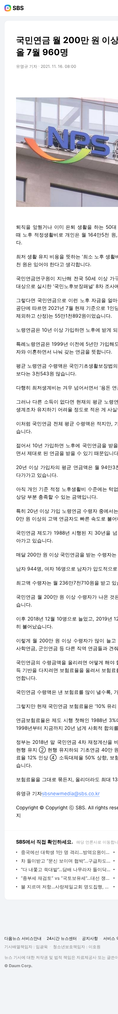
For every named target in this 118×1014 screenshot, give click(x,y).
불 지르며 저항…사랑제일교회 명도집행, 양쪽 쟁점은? (66, 887)
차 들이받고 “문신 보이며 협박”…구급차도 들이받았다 (66, 861)
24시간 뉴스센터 (62, 938)
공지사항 (90, 938)
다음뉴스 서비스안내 (23, 938)
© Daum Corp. (18, 965)
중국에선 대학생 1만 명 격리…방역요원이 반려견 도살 (66, 852)
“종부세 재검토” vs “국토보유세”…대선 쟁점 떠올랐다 (66, 878)
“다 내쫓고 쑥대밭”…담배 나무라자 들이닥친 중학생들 (66, 869)
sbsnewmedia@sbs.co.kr (71, 793)
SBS (18, 8)
